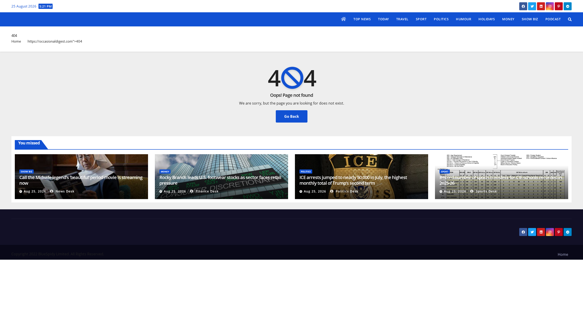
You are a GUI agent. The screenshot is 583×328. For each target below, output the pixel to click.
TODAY (383, 19)
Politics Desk (346, 191)
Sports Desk (486, 191)
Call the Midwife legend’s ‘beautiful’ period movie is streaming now (80, 180)
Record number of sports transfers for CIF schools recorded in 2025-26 (501, 180)
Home (16, 41)
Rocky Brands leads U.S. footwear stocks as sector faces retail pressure (220, 180)
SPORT (421, 19)
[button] (570, 19)
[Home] (343, 19)
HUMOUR (463, 19)
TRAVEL (402, 19)
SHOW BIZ (530, 19)
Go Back (291, 116)
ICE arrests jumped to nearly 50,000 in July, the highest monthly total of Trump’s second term (353, 180)
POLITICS (441, 19)
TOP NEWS (362, 19)
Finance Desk (206, 191)
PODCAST (553, 19)
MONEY (508, 19)
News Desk (64, 191)
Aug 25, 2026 (35, 191)
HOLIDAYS (486, 19)
